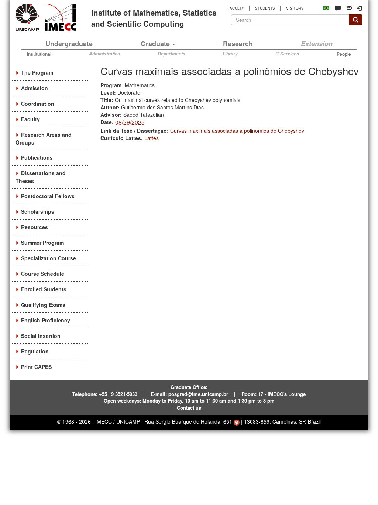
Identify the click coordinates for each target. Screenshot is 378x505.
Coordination (37, 103)
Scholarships (37, 211)
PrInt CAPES (36, 366)
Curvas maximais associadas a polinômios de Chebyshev (237, 130)
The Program (37, 72)
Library (230, 54)
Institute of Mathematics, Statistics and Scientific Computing (153, 17)
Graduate (156, 43)
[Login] (359, 8)
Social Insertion (41, 335)
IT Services (287, 54)
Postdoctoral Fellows (48, 196)
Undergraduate (69, 43)
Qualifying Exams (43, 304)
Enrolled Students (43, 289)
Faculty (30, 119)
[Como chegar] (237, 421)
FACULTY (236, 8)
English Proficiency (45, 320)
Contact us (189, 407)
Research (238, 43)
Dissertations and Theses (41, 176)
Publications (37, 157)
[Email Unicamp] (349, 7)
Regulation (35, 351)
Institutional (39, 54)
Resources (34, 227)
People (344, 54)
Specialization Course (48, 258)
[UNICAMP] (29, 17)
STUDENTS (265, 8)
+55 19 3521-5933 (118, 393)
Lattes (151, 138)
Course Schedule (42, 273)
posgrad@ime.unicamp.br (198, 393)
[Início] (59, 17)
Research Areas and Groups (44, 138)
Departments (171, 54)
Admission (34, 88)
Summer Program (42, 242)
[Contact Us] (338, 7)
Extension (317, 43)
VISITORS (295, 8)
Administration (104, 54)
